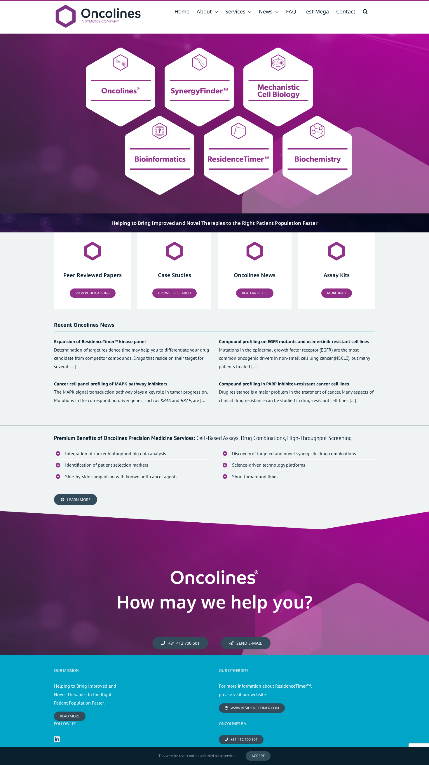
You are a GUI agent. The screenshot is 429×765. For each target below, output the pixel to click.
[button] (365, 11)
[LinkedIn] (57, 739)
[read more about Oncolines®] (92, 270)
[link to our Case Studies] (174, 270)
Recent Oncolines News (84, 324)
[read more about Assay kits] (336, 270)
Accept (258, 755)
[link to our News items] (255, 270)
